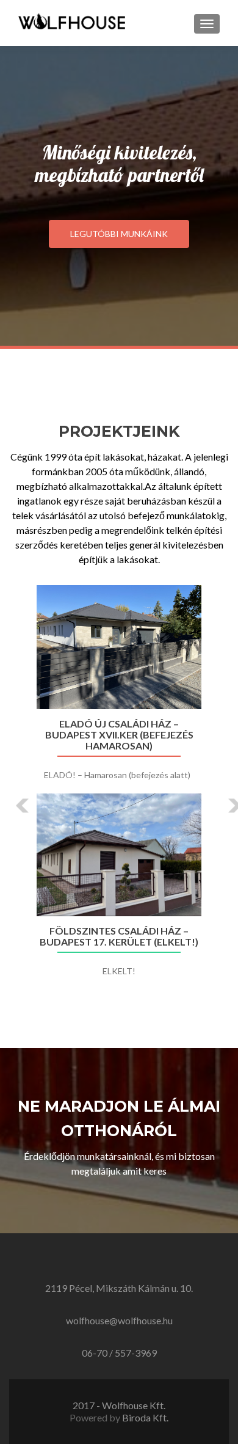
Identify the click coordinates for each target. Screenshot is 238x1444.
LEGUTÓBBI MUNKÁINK (119, 233)
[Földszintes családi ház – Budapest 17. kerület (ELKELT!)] (119, 855)
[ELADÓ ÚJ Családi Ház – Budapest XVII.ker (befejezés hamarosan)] (119, 647)
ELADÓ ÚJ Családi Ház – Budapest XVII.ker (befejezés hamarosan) (119, 734)
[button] (13, 796)
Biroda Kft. (145, 1417)
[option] (119, 787)
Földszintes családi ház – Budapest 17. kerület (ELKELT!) (119, 936)
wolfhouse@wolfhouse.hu (119, 1320)
